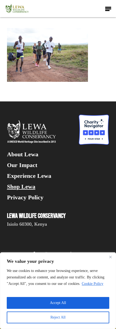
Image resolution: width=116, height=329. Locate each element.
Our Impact (22, 165)
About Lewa (22, 154)
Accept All (58, 303)
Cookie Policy (92, 284)
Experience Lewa (29, 176)
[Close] (110, 257)
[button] (108, 8)
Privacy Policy (25, 197)
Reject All (58, 317)
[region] (58, 290)
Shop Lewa (21, 187)
